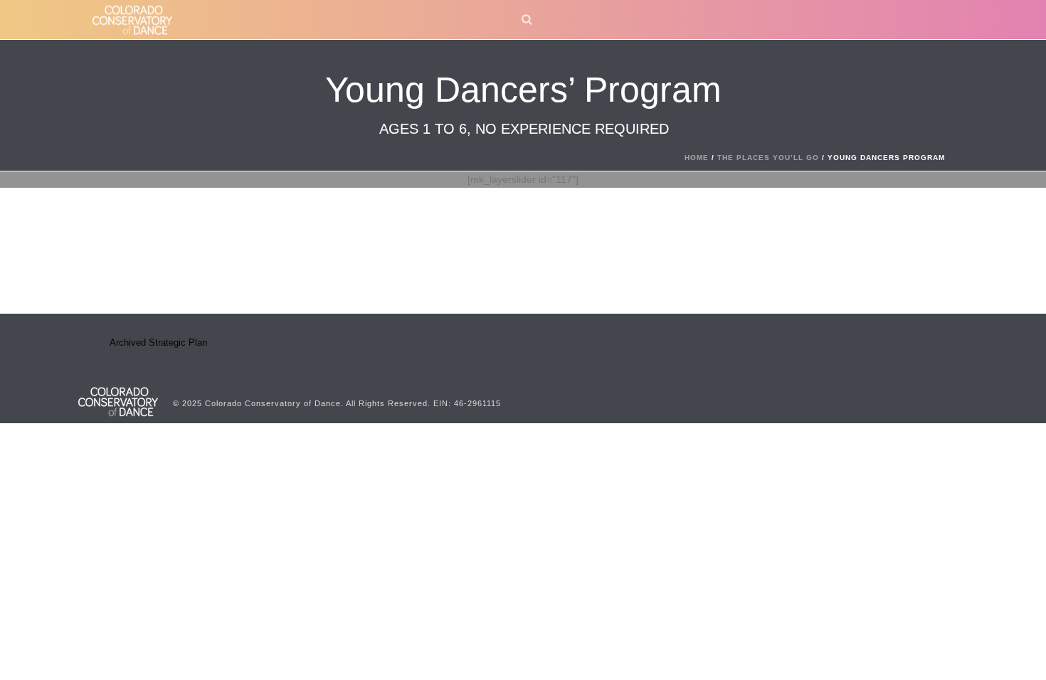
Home (697, 157)
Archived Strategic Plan (158, 342)
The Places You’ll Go (768, 157)
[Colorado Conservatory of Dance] (118, 400)
